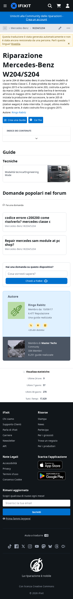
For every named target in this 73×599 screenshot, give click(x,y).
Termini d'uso (10, 474)
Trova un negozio (47, 440)
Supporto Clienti (12, 424)
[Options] (5, 28)
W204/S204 (38, 28)
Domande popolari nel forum (34, 193)
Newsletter (9, 440)
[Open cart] (58, 5)
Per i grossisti (45, 435)
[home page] (21, 6)
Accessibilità (10, 463)
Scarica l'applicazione (52, 457)
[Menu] (5, 6)
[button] (50, 5)
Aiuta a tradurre (34, 535)
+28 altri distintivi (36, 330)
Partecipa (43, 429)
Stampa (42, 418)
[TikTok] (10, 546)
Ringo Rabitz (19, 112)
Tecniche (10, 161)
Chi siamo (8, 418)
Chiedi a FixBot (34, 280)
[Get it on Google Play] (51, 476)
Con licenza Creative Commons (36, 586)
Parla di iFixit (10, 429)
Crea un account (36, 19)
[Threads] (57, 546)
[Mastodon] (44, 546)
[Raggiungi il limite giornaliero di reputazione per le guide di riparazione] (45, 325)
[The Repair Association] (63, 546)
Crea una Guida (17, 120)
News (41, 424)
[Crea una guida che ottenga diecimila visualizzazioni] (31, 325)
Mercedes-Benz (20, 28)
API (4, 446)
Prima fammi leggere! (18, 518)
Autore (13, 296)
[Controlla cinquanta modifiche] (38, 325)
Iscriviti (36, 512)
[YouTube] (37, 546)
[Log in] (67, 5)
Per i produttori (46, 446)
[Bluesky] (50, 546)
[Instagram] (30, 546)
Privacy (7, 468)
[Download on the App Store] (50, 465)
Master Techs (49, 343)
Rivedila (15, 43)
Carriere (7, 435)
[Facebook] (16, 546)
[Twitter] (23, 546)
